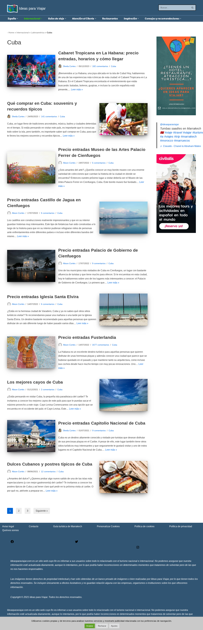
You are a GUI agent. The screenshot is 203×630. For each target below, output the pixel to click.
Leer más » (77, 89)
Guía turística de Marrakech (67, 526)
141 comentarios (49, 116)
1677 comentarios (100, 345)
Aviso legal (8, 526)
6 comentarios (47, 213)
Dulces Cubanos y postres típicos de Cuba (49, 464)
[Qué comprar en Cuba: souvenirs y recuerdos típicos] (123, 119)
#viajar (187, 132)
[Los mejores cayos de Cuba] (123, 395)
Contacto (33, 526)
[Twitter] (76, 542)
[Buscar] (192, 8)
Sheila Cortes (69, 66)
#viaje (168, 132)
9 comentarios (99, 263)
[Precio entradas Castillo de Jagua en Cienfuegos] (123, 218)
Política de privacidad (180, 526)
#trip (177, 136)
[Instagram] (138, 548)
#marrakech (189, 136)
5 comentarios (99, 163)
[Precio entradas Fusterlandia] (31, 352)
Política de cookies (144, 526)
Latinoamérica (37, 32)
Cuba (113, 66)
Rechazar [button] (102, 626)
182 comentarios (100, 66)
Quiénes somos (10, 530)
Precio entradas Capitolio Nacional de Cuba (101, 423)
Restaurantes (110, 18)
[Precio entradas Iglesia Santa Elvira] (123, 310)
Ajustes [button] (114, 626)
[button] (17, 18)
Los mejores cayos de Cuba (35, 382)
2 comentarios (47, 389)
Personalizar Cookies (108, 526)
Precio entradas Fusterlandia (87, 337)
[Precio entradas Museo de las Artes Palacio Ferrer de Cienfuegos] (31, 167)
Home (11, 32)
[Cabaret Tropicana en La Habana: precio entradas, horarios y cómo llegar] (31, 71)
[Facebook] (12, 542)
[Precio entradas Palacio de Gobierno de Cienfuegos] (31, 266)
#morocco (166, 140)
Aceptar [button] (89, 626)
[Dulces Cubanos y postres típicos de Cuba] (123, 477)
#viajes (168, 136)
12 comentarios (48, 471)
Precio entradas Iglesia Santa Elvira (43, 296)
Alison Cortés (69, 163)
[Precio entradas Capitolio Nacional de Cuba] (31, 436)
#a (161, 136)
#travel (177, 132)
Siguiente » (42, 511)
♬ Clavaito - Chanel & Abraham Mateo (180, 146)
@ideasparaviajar (169, 124)
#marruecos (182, 140)
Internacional (22, 32)
